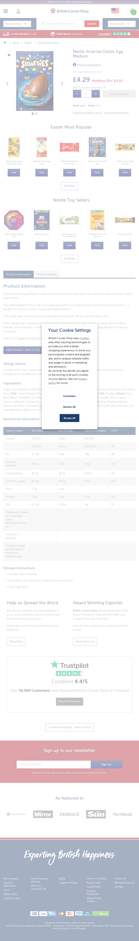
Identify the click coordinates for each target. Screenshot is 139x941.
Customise (69, 395)
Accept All (69, 418)
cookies (84, 338)
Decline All (69, 406)
